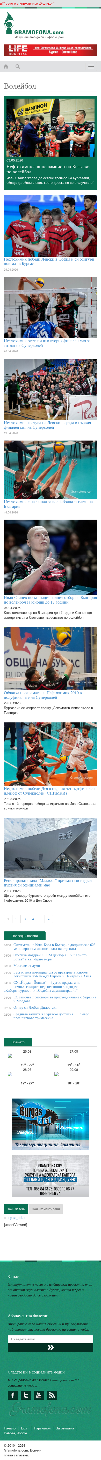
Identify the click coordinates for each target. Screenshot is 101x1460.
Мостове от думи (26, 965)
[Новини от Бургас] (50, 25)
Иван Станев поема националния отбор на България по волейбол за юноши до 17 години (50, 600)
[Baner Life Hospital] (50, 50)
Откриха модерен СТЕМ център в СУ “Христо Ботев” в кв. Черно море (49, 956)
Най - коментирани (46, 1209)
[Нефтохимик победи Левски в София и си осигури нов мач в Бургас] (50, 226)
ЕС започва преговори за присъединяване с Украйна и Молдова (54, 999)
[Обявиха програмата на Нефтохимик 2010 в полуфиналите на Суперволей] (50, 658)
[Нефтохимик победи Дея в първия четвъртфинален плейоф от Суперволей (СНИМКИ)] (50, 754)
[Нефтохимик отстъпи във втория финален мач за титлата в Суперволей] (50, 307)
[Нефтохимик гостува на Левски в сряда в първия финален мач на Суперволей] (50, 389)
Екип (24, 1428)
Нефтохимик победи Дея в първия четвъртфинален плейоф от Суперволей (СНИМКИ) (49, 791)
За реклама (65, 1428)
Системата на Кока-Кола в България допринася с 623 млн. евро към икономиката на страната (54, 946)
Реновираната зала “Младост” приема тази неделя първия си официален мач (48, 882)
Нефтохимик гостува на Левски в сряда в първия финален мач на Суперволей (47, 425)
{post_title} (16, 1217)
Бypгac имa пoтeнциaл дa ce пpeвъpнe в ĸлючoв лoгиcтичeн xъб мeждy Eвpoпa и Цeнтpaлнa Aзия (52, 974)
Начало (10, 1428)
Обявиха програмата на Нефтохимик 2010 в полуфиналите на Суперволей (43, 695)
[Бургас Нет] (50, 1126)
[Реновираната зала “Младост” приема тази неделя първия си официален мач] (50, 848)
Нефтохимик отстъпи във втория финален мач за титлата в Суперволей (47, 343)
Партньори (42, 1428)
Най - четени (16, 1209)
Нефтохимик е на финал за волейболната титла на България (48, 504)
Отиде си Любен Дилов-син (35, 1007)
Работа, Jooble (15, 1432)
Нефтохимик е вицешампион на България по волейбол (48, 169)
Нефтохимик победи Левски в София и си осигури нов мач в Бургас (49, 261)
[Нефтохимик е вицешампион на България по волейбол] (50, 128)
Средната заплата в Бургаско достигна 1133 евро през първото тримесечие (51, 1015)
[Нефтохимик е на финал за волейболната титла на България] (50, 470)
